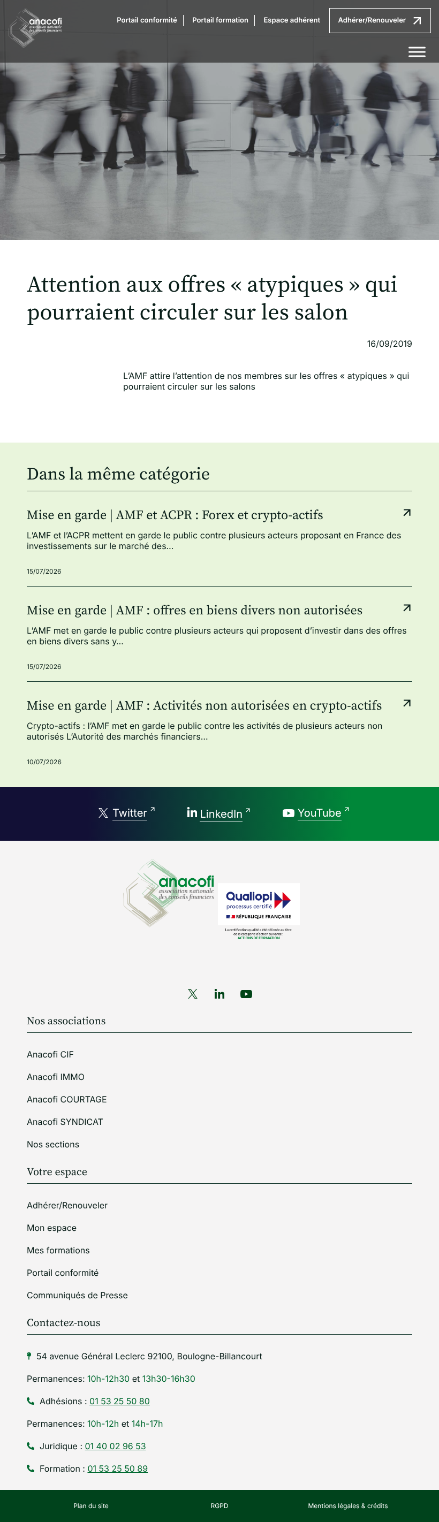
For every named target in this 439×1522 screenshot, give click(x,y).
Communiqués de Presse (77, 1295)
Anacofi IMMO (56, 1076)
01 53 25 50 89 (117, 1468)
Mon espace (52, 1227)
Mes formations (58, 1250)
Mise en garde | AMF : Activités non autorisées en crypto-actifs (204, 706)
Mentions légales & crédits (348, 1506)
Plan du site (91, 1506)
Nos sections (53, 1144)
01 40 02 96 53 (115, 1446)
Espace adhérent (291, 20)
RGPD (220, 1506)
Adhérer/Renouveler (372, 20)
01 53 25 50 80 (119, 1401)
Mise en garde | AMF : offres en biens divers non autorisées (194, 611)
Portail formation (220, 20)
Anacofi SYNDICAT (65, 1121)
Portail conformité (147, 20)
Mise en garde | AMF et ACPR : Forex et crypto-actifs (175, 516)
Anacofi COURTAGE (67, 1099)
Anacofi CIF (50, 1054)
